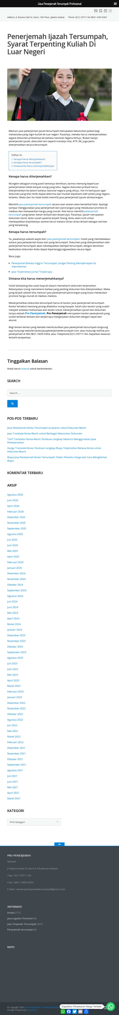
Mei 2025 (12, 551)
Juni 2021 (12, 781)
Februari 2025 (15, 562)
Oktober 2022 (15, 714)
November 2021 (16, 753)
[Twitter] (100, 10)
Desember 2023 (16, 635)
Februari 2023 (15, 691)
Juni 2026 (12, 500)
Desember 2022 (16, 703)
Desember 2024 (16, 573)
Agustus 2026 (15, 494)
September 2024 (16, 590)
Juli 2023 (12, 663)
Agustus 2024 (15, 596)
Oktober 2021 (15, 759)
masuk (25, 368)
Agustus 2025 (15, 534)
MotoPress (82, 1007)
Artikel (10, 912)
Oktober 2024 (15, 584)
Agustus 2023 (15, 657)
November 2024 (16, 579)
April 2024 (13, 618)
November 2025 (16, 522)
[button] (110, 1006)
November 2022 (16, 708)
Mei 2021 (12, 787)
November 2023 (16, 641)
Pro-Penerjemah (35, 313)
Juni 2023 (12, 669)
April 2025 (13, 556)
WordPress (32, 1010)
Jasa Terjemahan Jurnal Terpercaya (31, 271)
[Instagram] (110, 10)
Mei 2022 (12, 731)
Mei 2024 (12, 612)
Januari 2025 (14, 567)
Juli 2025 (12, 539)
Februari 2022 (15, 742)
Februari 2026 (15, 511)
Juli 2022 (12, 725)
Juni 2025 (12, 545)
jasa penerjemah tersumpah (35, 204)
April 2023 (13, 680)
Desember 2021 (16, 747)
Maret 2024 (14, 624)
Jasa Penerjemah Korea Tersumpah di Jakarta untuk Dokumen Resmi (46, 427)
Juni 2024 (12, 607)
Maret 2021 (14, 798)
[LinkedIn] (105, 10)
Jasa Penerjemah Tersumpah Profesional (43, 1007)
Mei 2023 (12, 674)
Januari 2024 (14, 629)
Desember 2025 (16, 517)
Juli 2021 (12, 776)
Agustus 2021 (15, 770)
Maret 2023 (14, 686)
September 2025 (16, 528)
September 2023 (16, 652)
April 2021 (13, 792)
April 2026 (13, 506)
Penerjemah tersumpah (20, 929)
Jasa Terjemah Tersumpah (21, 924)
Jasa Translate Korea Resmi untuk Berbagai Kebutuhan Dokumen (44, 433)
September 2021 (16, 764)
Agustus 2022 (15, 719)
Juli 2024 (12, 601)
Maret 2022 (14, 736)
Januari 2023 (14, 697)
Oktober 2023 (15, 646)
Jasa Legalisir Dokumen (20, 918)
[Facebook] (95, 10)
